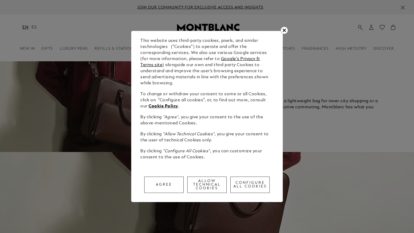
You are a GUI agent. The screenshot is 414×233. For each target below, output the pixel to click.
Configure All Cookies (250, 184)
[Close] (284, 30)
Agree (164, 185)
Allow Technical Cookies (207, 184)
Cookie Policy (163, 106)
